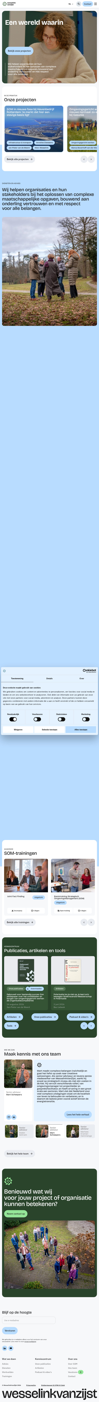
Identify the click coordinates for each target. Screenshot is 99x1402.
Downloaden (36, 989)
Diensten (6, 1368)
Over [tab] (82, 678)
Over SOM (72, 1364)
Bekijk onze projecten (19, 50)
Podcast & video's (78, 1016)
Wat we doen (9, 1359)
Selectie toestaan (49, 730)
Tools (9, 1025)
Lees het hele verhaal (78, 1114)
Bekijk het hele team (18, 1153)
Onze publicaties (16, 989)
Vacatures (72, 1372)
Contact (87, 4)
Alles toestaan (81, 730)
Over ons (72, 1359)
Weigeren (18, 730)
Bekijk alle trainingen (18, 922)
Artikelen (60, 989)
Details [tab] (49, 678)
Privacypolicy (31, 1385)
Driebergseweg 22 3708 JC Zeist (53, 1385)
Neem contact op (16, 1213)
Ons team (72, 1368)
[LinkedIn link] (4, 1349)
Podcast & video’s (43, 1372)
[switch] (37, 719)
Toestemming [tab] (17, 678)
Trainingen (7, 1376)
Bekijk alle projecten (18, 159)
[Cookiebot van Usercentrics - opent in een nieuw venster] (84, 671)
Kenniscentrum (43, 1359)
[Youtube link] (10, 1349)
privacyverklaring (30, 1341)
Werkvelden (7, 1372)
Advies (5, 1364)
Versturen (10, 1330)
